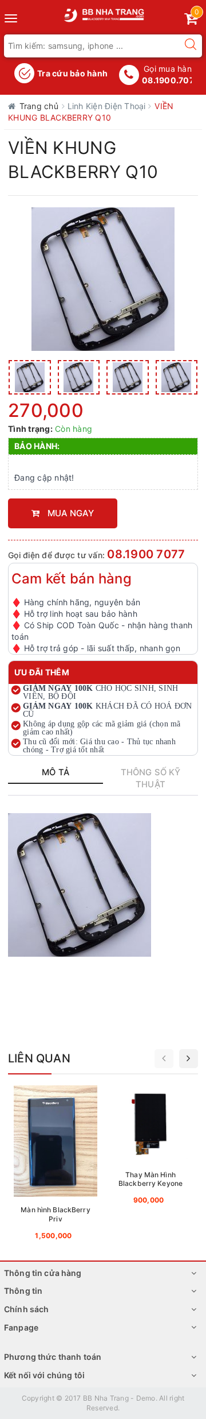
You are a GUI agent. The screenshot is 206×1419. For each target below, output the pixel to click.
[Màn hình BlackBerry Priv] (55, 1165)
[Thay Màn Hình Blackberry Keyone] (150, 1147)
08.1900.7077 (170, 80)
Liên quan (39, 1058)
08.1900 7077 (146, 554)
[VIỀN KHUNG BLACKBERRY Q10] (30, 377)
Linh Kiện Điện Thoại (108, 106)
